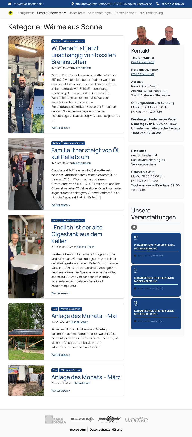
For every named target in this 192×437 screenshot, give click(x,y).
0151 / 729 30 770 (142, 74)
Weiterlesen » (60, 128)
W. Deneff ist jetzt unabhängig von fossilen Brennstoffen (83, 55)
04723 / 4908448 (172, 4)
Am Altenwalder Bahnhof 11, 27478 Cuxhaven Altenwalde (113, 4)
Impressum (78, 429)
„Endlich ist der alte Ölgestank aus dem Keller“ (77, 234)
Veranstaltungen (100, 13)
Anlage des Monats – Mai (84, 316)
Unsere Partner (125, 13)
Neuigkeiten (25, 13)
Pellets (56, 41)
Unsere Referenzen (50, 13)
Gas (55, 308)
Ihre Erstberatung (151, 13)
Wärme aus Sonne (73, 41)
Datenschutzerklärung (106, 429)
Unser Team (77, 13)
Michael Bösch (82, 67)
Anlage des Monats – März (86, 377)
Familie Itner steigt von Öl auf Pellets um (84, 153)
